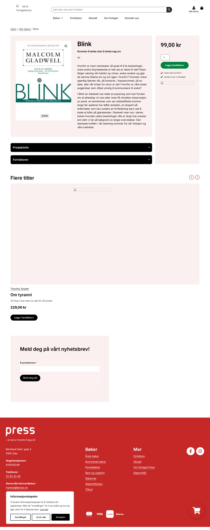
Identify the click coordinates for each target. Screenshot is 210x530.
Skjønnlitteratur (94, 483)
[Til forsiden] (24, 10)
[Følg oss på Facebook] (191, 451)
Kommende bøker (95, 461)
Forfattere (139, 456)
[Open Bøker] (62, 18)
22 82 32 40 (13, 476)
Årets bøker (92, 456)
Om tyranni (21, 294)
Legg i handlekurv (174, 65)
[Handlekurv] (203, 8)
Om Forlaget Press (144, 467)
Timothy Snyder (19, 288)
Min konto (194, 11)
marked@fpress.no (17, 487)
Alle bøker (25, 29)
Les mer (44, 509)
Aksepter (60, 517)
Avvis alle (41, 517)
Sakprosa (90, 478)
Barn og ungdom (95, 472)
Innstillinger (20, 517)
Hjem (13, 29)
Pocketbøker (92, 467)
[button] (66, 46)
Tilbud (89, 489)
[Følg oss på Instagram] (200, 451)
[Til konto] (193, 7)
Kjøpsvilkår (139, 472)
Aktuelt (137, 461)
